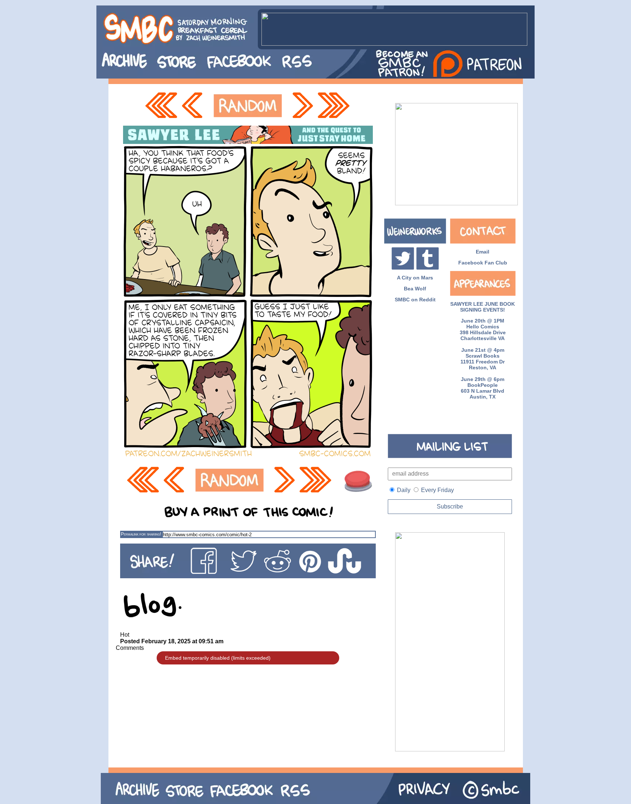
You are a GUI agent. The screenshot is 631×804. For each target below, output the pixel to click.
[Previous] (194, 105)
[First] (161, 105)
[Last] (334, 105)
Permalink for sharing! (141, 534)
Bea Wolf (415, 289)
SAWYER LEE (466, 304)
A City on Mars (415, 278)
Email (482, 252)
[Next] (302, 105)
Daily (403, 490)
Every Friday (437, 490)
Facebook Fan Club (482, 263)
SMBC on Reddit (415, 299)
